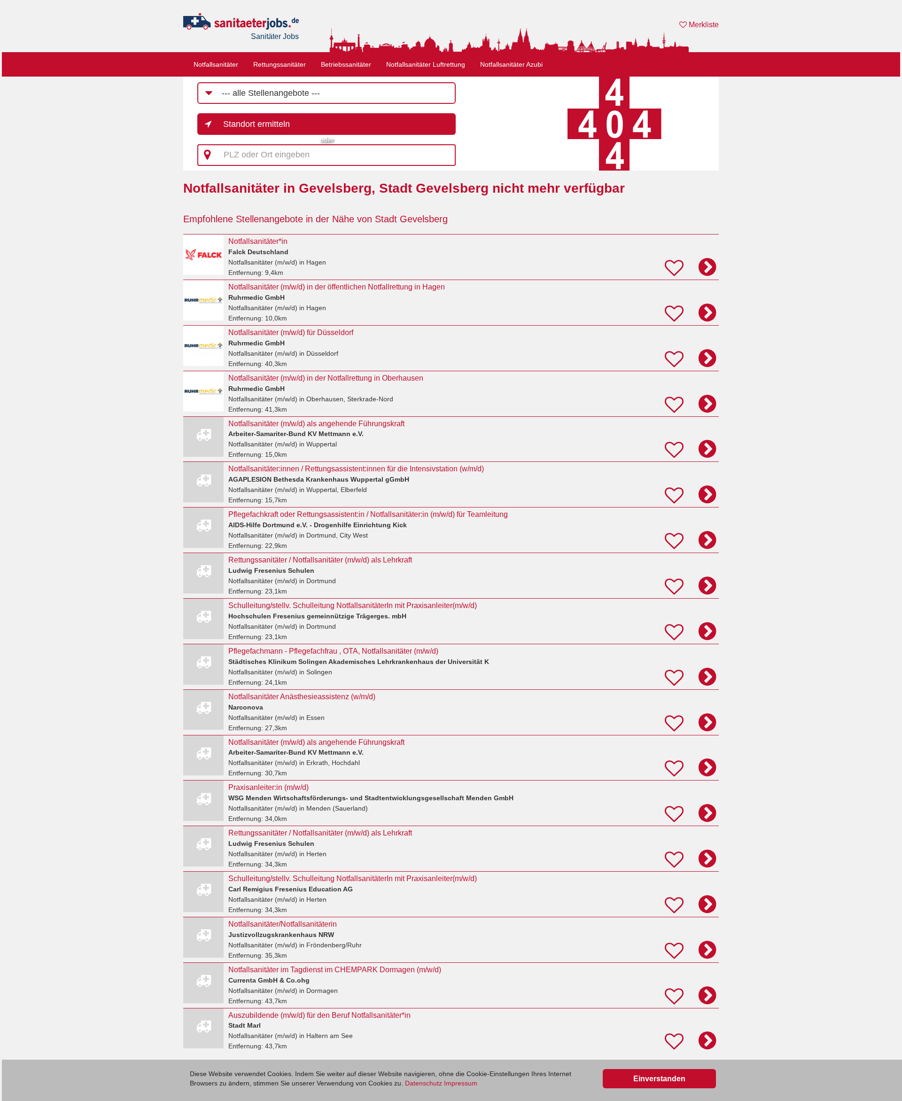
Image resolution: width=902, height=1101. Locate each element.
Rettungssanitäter (279, 64)
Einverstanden (659, 1079)
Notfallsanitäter (216, 64)
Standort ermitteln (256, 124)
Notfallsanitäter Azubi (511, 64)
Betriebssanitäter (346, 64)
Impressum (460, 1083)
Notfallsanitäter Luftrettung (425, 64)
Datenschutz (423, 1083)
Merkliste (703, 25)
